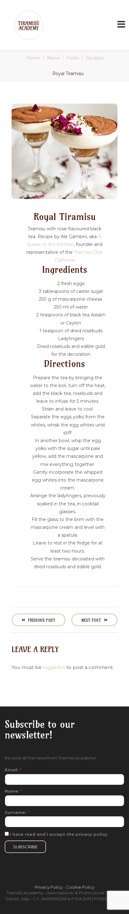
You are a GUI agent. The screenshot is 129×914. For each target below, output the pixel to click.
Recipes (94, 58)
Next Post (91, 620)
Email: (13, 769)
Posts (72, 58)
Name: (13, 791)
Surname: (17, 812)
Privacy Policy (49, 887)
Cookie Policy (80, 887)
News (53, 58)
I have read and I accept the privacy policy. (58, 834)
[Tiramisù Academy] (29, 25)
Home (33, 58)
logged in (54, 667)
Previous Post (41, 620)
